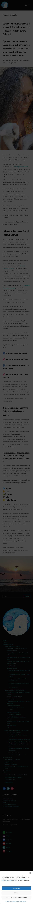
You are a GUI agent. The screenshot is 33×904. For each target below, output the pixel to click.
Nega (16, 893)
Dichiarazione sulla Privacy (9, 880)
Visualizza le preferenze (16, 897)
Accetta (16, 888)
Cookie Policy (23, 879)
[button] (30, 873)
